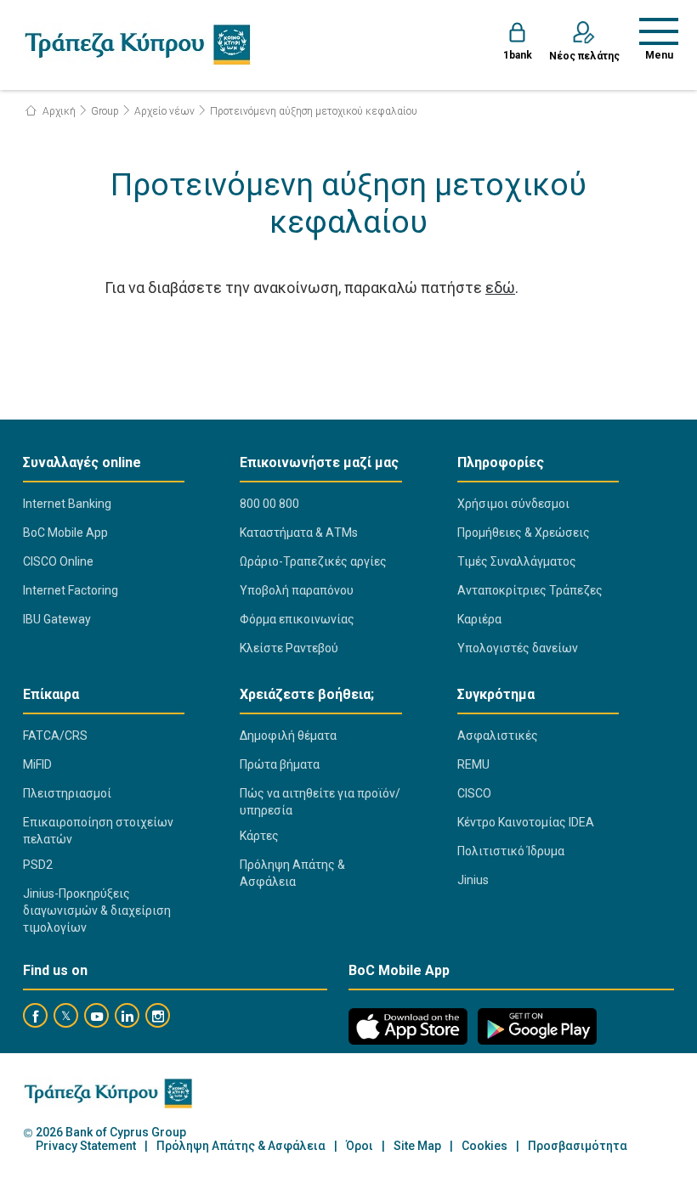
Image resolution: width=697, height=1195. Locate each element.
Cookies (484, 1146)
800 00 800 (269, 503)
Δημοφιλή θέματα (288, 735)
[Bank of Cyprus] (137, 44)
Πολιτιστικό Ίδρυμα (510, 851)
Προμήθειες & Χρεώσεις (523, 532)
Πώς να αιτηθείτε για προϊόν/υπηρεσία (320, 801)
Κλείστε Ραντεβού (289, 648)
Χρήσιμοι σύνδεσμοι (513, 503)
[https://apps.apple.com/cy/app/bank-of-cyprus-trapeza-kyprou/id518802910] (408, 1026)
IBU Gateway (57, 619)
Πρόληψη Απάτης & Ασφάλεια (292, 873)
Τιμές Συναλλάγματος (516, 561)
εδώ (500, 287)
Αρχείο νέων (164, 111)
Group (105, 111)
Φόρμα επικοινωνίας (297, 619)
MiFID (37, 764)
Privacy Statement (86, 1146)
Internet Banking (67, 503)
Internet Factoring (70, 590)
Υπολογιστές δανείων (517, 648)
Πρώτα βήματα (280, 764)
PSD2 (38, 864)
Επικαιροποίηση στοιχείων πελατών (98, 830)
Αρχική (58, 111)
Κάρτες (259, 836)
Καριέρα (479, 619)
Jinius (473, 880)
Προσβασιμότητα (577, 1146)
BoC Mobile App (65, 532)
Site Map (417, 1146)
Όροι (359, 1146)
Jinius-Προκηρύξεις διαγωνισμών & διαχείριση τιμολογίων (97, 910)
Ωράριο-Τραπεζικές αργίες (313, 561)
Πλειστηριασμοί (67, 793)
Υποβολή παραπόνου (297, 590)
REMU (473, 764)
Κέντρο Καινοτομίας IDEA (525, 822)
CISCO (474, 793)
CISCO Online (58, 561)
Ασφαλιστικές (497, 735)
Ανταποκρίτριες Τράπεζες (530, 590)
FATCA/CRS (55, 735)
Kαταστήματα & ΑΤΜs (299, 532)
